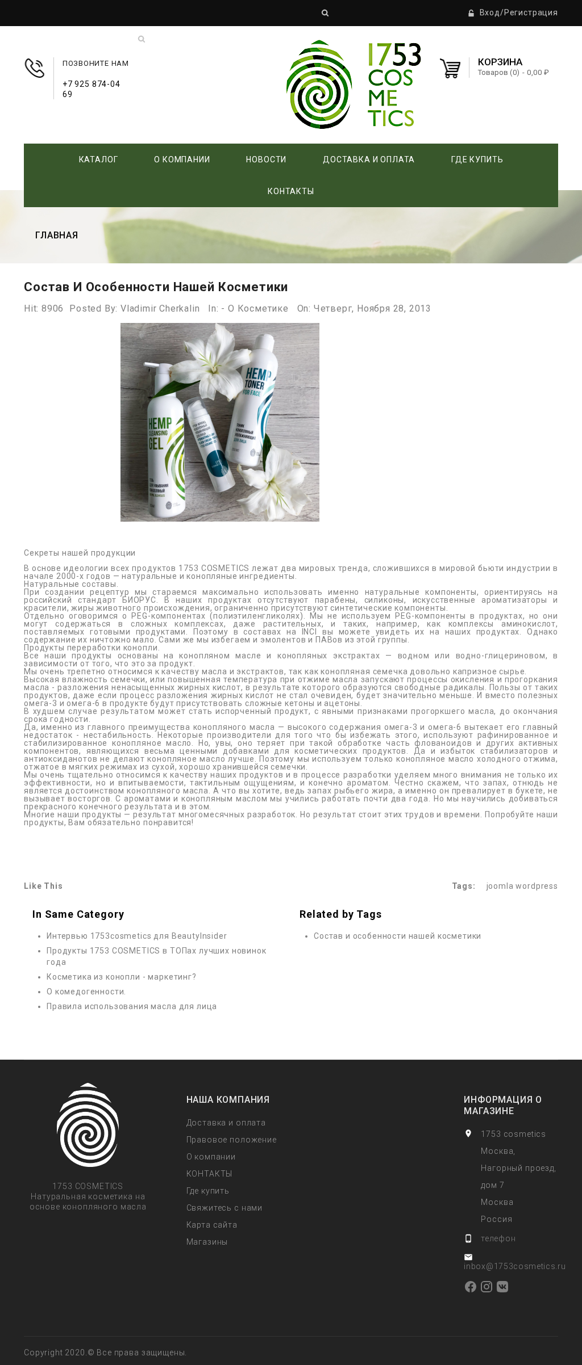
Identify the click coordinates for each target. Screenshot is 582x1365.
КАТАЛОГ (98, 159)
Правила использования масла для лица (132, 1006)
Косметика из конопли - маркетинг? (122, 976)
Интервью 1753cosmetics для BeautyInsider (137, 935)
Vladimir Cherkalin (159, 308)
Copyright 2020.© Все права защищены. (105, 1352)
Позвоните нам (96, 74)
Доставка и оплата (369, 159)
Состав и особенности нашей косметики (397, 935)
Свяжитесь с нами (224, 1207)
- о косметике (254, 308)
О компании (182, 159)
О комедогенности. (86, 991)
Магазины (207, 1241)
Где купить (477, 159)
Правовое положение (231, 1139)
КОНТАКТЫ (291, 191)
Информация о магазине (503, 1105)
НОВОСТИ (266, 159)
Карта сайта (212, 1224)
